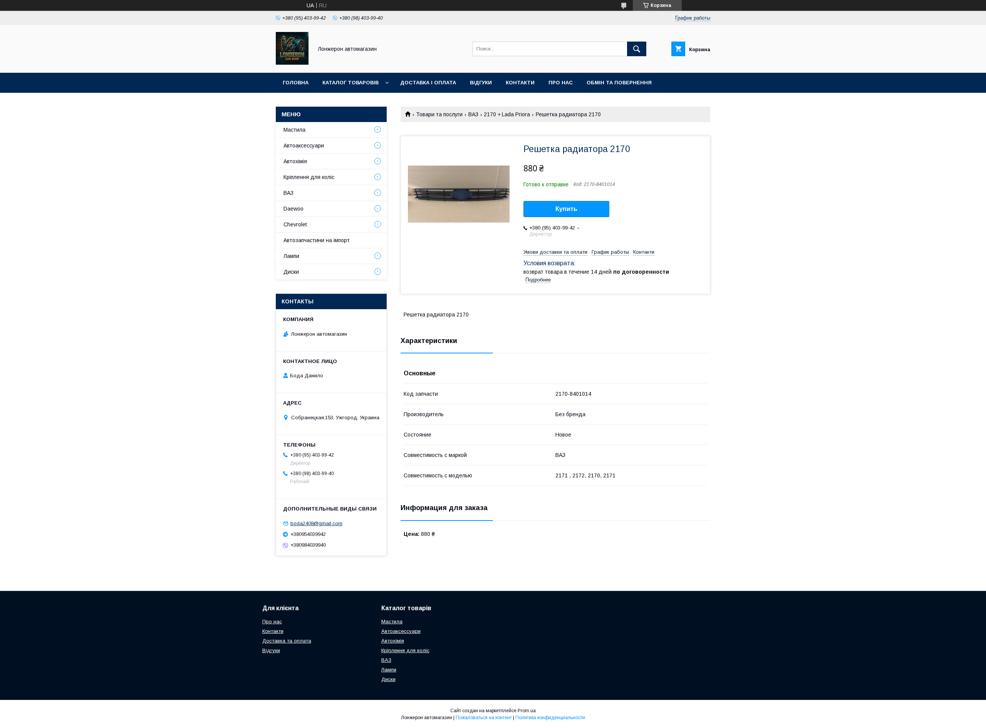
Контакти (520, 82)
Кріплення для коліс (308, 177)
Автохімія (295, 161)
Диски (291, 272)
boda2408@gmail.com (316, 523)
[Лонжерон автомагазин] (292, 63)
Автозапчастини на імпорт (316, 240)
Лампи (291, 256)
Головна (296, 82)
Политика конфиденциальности (550, 717)
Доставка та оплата (286, 641)
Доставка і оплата (428, 82)
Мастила (294, 130)
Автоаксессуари (303, 145)
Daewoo (293, 209)
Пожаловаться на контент (484, 717)
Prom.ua (527, 710)
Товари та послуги (439, 114)
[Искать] (636, 49)
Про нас (560, 82)
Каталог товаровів (350, 82)
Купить (566, 209)
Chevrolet (295, 224)
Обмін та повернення (619, 82)
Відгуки (481, 82)
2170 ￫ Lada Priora (507, 114)
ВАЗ (473, 114)
